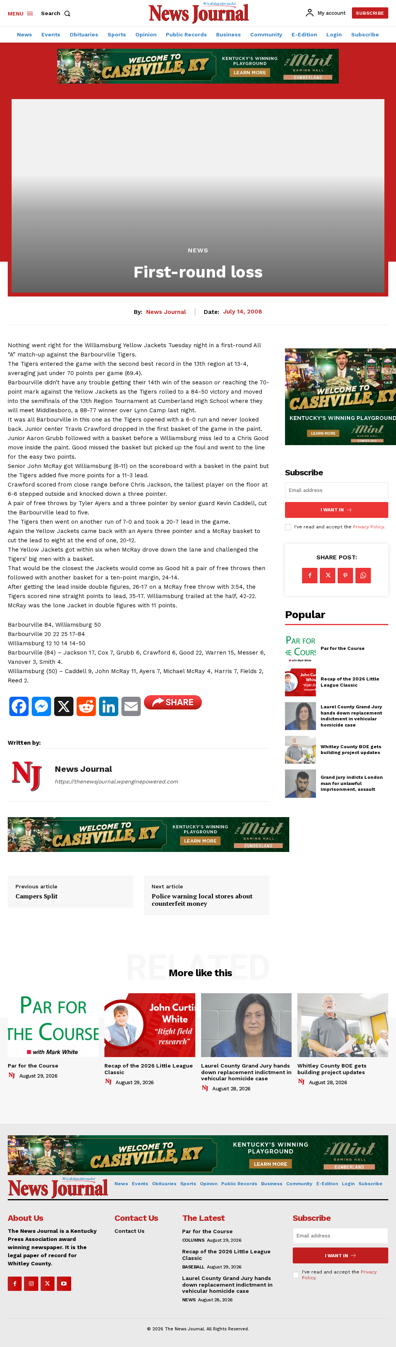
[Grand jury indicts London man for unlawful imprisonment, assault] (300, 783)
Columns (193, 1240)
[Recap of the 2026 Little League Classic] (300, 682)
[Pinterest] (345, 575)
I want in (332, 509)
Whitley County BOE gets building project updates (351, 750)
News (198, 250)
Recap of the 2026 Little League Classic (350, 682)
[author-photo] (13, 1075)
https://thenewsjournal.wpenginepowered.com (116, 781)
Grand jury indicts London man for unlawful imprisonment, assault (352, 783)
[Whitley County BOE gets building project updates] (300, 750)
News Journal (166, 311)
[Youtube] (64, 1283)
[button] (57, 13)
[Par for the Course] (300, 649)
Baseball (193, 1267)
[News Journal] (26, 774)
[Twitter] (327, 575)
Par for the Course (343, 648)
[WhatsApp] (363, 575)
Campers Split (36, 896)
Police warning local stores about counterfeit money (202, 900)
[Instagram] (31, 1283)
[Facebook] (309, 575)
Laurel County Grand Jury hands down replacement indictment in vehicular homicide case (351, 716)
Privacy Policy (368, 527)
